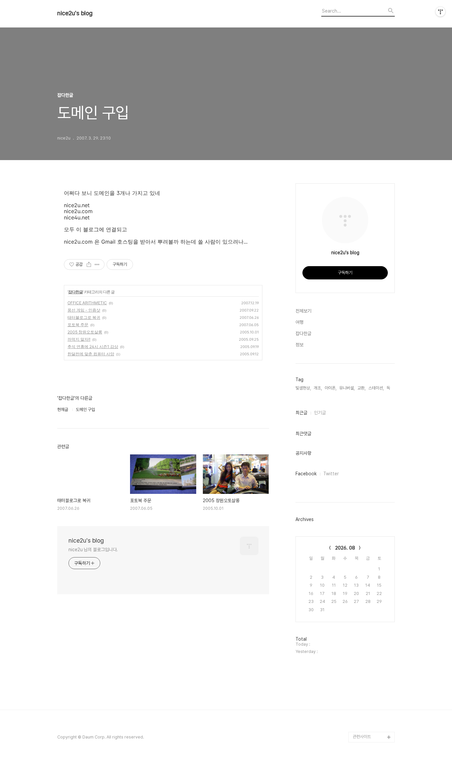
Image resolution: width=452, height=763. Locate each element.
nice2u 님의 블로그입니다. (93, 549)
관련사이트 (362, 736)
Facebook (306, 473)
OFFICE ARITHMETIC (87, 302)
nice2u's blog (75, 13)
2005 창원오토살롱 (85, 331)
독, (388, 387)
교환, (361, 387)
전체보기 (303, 311)
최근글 (301, 412)
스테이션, (376, 387)
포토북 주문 (78, 324)
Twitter (331, 473)
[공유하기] (89, 264)
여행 (299, 322)
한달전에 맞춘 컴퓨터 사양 (91, 353)
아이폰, (331, 387)
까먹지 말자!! (79, 339)
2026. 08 (345, 548)
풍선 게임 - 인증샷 (84, 310)
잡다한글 (75, 291)
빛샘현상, (303, 387)
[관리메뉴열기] (440, 12)
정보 (299, 344)
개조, (318, 387)
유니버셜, (347, 387)
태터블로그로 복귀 (84, 317)
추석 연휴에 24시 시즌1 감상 (93, 346)
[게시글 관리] (97, 264)
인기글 (320, 412)
